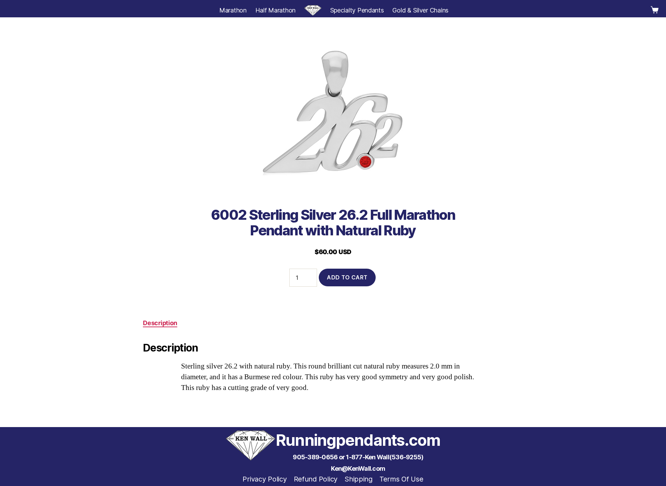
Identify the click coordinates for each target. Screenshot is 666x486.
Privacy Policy (264, 479)
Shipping (358, 479)
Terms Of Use (401, 479)
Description (160, 323)
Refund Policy (316, 479)
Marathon (233, 10)
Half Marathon (275, 10)
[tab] (160, 323)
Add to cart (347, 277)
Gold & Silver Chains (420, 10)
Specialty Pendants (357, 10)
